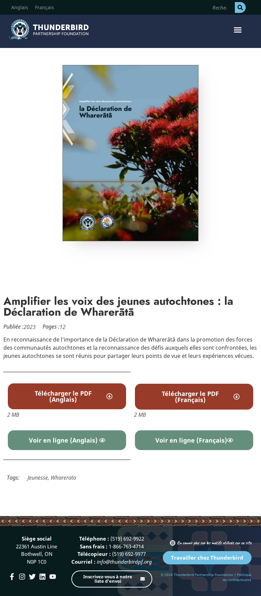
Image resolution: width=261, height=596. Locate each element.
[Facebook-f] (11, 576)
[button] (237, 29)
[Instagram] (22, 576)
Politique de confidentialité (237, 577)
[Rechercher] (240, 7)
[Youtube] (52, 576)
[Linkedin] (42, 576)
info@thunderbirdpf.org (124, 561)
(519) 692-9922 (127, 538)
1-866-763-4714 (126, 546)
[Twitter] (32, 576)
